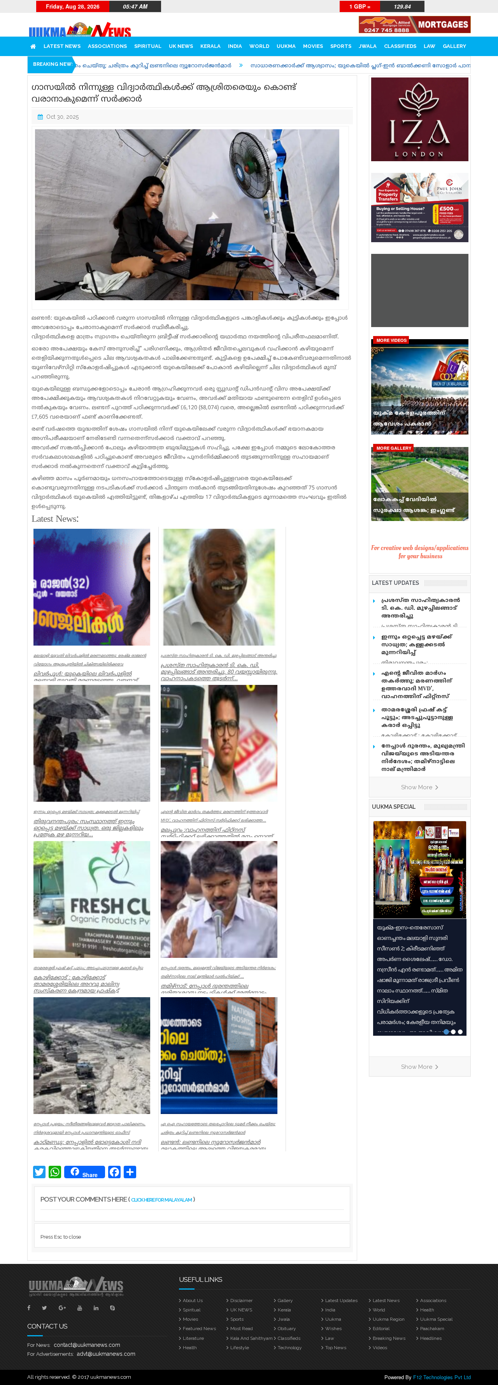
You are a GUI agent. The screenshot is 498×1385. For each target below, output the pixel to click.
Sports (340, 46)
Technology (290, 1347)
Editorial (381, 1328)
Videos (380, 1347)
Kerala (210, 46)
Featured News (199, 1328)
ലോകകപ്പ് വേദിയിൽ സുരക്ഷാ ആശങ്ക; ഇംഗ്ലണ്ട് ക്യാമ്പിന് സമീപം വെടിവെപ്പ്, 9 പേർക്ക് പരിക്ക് (418, 506)
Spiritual (147, 46)
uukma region (389, 1319)
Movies (313, 46)
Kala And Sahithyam (251, 1338)
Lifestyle (239, 1347)
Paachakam (432, 1328)
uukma (286, 46)
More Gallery (394, 448)
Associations (107, 46)
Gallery (454, 46)
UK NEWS (181, 46)
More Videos (392, 340)
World (259, 46)
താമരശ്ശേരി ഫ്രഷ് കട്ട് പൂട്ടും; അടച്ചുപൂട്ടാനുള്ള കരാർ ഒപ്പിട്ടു (417, 718)
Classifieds (400, 46)
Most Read (241, 1328)
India (235, 46)
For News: (39, 1345)
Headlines (431, 1338)
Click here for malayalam (161, 1200)
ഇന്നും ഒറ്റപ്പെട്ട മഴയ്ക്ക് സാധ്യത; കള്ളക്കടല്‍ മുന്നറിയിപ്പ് (416, 645)
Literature (193, 1338)
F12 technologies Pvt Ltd (442, 1377)
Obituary (287, 1328)
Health (427, 1310)
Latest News (62, 46)
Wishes (333, 1328)
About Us (193, 1300)
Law (429, 46)
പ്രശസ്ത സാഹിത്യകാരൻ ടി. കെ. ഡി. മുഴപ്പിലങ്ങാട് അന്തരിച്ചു (420, 608)
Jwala (368, 46)
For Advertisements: (50, 1354)
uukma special (394, 807)
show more (417, 787)
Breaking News (389, 1338)
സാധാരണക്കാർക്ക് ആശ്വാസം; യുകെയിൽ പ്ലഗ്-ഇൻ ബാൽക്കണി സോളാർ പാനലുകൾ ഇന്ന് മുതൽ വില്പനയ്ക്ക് (311, 66)
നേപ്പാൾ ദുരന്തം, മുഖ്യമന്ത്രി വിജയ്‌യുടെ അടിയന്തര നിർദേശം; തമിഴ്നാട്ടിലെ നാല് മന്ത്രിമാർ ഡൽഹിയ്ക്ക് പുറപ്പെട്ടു (423, 762)
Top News (335, 1347)
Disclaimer (241, 1300)
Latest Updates (341, 1300)
